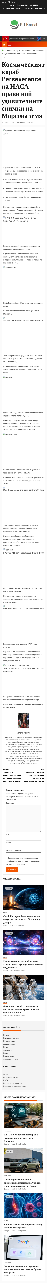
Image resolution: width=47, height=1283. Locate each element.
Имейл (9, 842)
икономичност (9, 1044)
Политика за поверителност (34, 8)
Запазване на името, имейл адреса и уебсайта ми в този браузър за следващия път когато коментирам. (23, 861)
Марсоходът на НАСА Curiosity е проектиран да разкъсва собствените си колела (34, 775)
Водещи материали (11, 1038)
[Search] (43, 44)
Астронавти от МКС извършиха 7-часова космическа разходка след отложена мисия (21, 1009)
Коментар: (10, 803)
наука (3, 58)
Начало (6, 1035)
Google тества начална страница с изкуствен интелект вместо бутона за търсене (22, 1269)
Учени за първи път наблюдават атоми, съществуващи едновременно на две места (23, 964)
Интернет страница (13, 850)
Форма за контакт (10, 1059)
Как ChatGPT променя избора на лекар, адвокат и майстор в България (21, 1137)
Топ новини (7, 1131)
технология (7, 1050)
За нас (12, 5)
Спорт (5, 1053)
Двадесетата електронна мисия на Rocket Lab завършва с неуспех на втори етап (13, 775)
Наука (5, 1047)
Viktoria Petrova (9, 122)
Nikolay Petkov (20, 925)
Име (8, 835)
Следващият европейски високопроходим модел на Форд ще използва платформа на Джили (22, 1182)
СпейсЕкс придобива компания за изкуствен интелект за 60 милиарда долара (22, 919)
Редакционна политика (12, 8)
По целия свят (9, 1041)
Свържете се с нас (24, 5)
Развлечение (8, 1056)
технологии (7, 1175)
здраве (6, 1220)
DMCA (35, 5)
